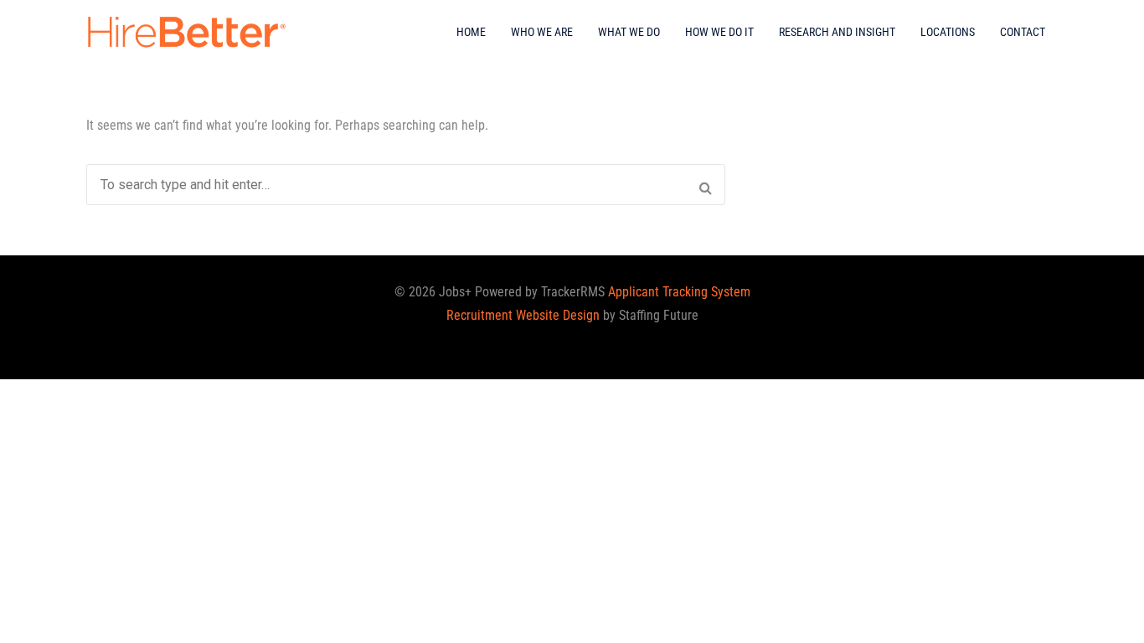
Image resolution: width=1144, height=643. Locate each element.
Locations (947, 32)
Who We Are (542, 32)
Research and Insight (837, 32)
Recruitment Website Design (523, 315)
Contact (1022, 32)
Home (471, 32)
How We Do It (719, 32)
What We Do (629, 32)
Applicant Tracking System (679, 292)
